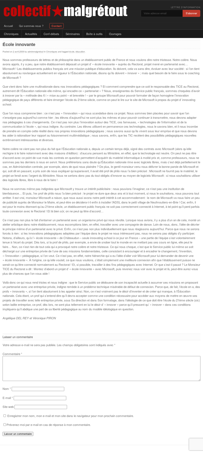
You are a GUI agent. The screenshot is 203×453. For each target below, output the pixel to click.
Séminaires (73, 34)
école (71, 51)
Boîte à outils (94, 34)
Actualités (31, 34)
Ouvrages (115, 34)
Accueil (8, 26)
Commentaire (12, 354)
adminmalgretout (35, 51)
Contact (56, 26)
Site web (8, 407)
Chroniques (11, 34)
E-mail (8, 398)
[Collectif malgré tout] (42, 11)
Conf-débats (51, 34)
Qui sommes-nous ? (31, 26)
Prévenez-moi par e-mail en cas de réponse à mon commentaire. (49, 425)
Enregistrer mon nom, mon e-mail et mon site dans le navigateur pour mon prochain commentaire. (70, 416)
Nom (7, 389)
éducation (80, 51)
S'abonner (191, 13)
